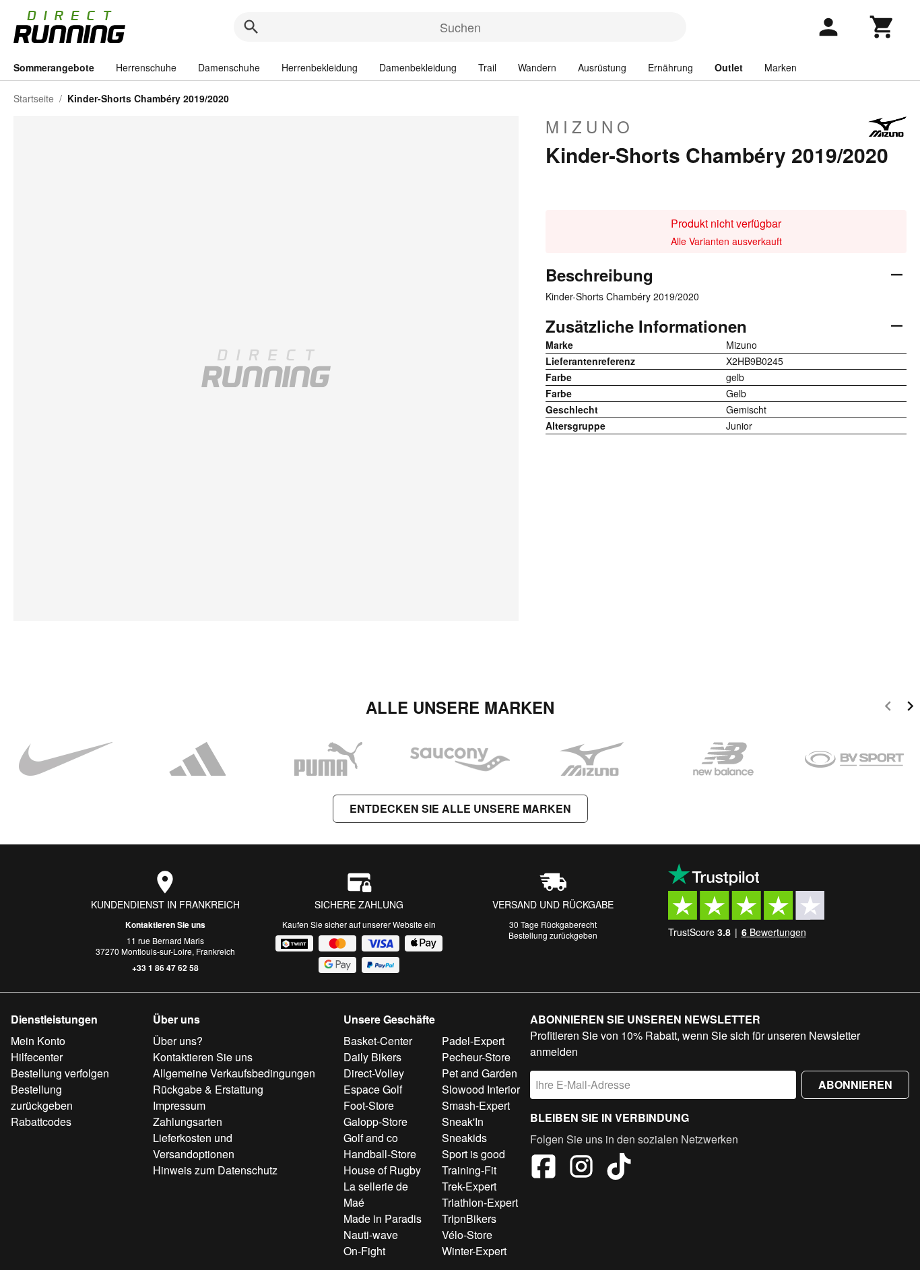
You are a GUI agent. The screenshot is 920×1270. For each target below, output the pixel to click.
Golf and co (370, 1137)
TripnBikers (469, 1218)
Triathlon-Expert (480, 1202)
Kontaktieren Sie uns (165, 924)
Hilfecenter (37, 1057)
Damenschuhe (229, 67)
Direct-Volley (373, 1073)
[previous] (888, 708)
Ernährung (670, 67)
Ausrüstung (602, 67)
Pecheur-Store (476, 1057)
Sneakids (464, 1137)
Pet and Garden (479, 1073)
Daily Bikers (372, 1057)
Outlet (729, 67)
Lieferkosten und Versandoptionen (193, 1146)
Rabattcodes (41, 1121)
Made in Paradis (382, 1218)
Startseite (33, 98)
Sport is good (473, 1154)
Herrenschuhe (146, 67)
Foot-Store (368, 1105)
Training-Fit (469, 1170)
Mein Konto (38, 1040)
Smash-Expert (476, 1105)
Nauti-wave (370, 1234)
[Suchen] (251, 27)
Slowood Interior (481, 1089)
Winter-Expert (474, 1251)
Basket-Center (377, 1040)
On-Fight (364, 1251)
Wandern (537, 67)
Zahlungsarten (187, 1121)
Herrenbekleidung (320, 67)
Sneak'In (463, 1121)
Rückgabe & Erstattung (208, 1089)
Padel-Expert (473, 1040)
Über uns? (178, 1040)
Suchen (460, 27)
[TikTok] (618, 1168)
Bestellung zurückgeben (552, 935)
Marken (780, 67)
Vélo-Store (467, 1234)
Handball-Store (379, 1154)
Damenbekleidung (418, 67)
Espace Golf (372, 1089)
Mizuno (590, 126)
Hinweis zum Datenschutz (215, 1170)
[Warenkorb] (882, 26)
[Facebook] (543, 1168)
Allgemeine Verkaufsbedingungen (234, 1073)
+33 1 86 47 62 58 (165, 968)
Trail (487, 67)
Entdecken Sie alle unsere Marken (460, 808)
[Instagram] (581, 1168)
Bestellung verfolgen (60, 1073)
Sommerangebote (53, 67)
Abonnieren (855, 1084)
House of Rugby (382, 1170)
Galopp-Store (375, 1121)
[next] (910, 708)
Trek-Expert (469, 1186)
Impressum (179, 1105)
